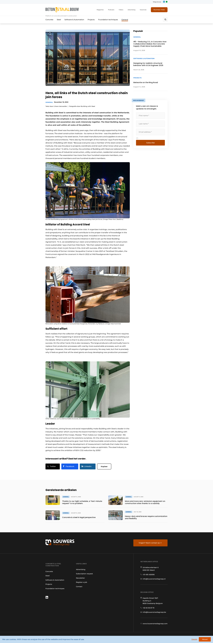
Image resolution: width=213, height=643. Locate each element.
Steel (59, 20)
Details (194, 639)
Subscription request (84, 574)
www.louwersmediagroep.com (155, 624)
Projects (91, 20)
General (124, 20)
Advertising (131, 10)
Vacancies (143, 10)
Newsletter (80, 578)
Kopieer (104, 466)
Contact (79, 587)
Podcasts (111, 10)
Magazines (100, 10)
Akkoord (204, 639)
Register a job (81, 582)
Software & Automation (74, 20)
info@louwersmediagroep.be (154, 612)
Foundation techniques (108, 20)
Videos (121, 10)
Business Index (159, 10)
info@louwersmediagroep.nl (154, 579)
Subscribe (150, 143)
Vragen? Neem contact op (149, 543)
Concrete (49, 20)
